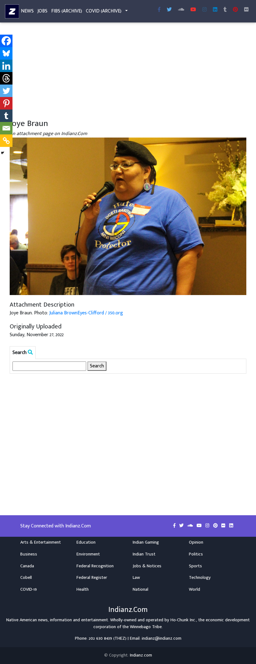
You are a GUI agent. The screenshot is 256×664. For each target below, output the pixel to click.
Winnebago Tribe (146, 627)
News (27, 11)
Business (28, 554)
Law (136, 577)
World (194, 589)
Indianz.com (141, 655)
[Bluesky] (6, 53)
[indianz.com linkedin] (215, 10)
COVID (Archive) (103, 11)
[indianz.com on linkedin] (231, 526)
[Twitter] (6, 91)
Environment (88, 554)
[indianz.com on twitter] (182, 526)
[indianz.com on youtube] (193, 10)
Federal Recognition (95, 566)
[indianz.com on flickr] (246, 10)
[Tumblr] (6, 115)
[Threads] (6, 78)
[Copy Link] (6, 140)
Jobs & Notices (147, 566)
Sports (195, 566)
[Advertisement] (128, 71)
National (140, 589)
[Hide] (2, 152)
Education (86, 542)
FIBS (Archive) (66, 11)
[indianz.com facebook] (159, 10)
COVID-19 (28, 589)
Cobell (26, 577)
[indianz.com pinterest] (235, 10)
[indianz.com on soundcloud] (190, 526)
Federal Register (91, 577)
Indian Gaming (146, 542)
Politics (196, 554)
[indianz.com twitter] (169, 10)
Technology (200, 577)
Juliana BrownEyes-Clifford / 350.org (86, 313)
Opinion (196, 542)
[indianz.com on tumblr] (225, 10)
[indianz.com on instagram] (208, 526)
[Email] (6, 128)
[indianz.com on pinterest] (216, 526)
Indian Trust (144, 554)
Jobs (42, 11)
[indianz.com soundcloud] (181, 10)
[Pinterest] (6, 103)
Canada (27, 566)
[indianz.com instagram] (204, 10)
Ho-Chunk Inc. (183, 620)
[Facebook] (6, 41)
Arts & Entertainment (40, 542)
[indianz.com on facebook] (175, 526)
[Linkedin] (6, 66)
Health (82, 589)
